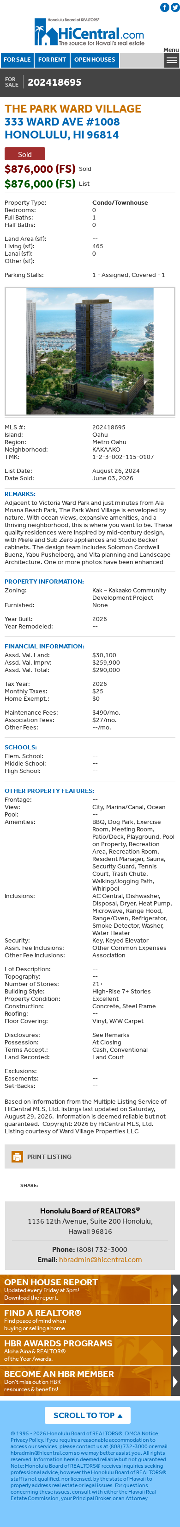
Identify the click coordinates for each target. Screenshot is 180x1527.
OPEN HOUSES (94, 59)
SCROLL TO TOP (84, 1415)
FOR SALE (17, 59)
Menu (171, 50)
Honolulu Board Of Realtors (90, 32)
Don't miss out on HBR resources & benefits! (59, 1380)
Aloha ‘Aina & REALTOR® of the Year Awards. (58, 1350)
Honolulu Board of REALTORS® (85, 1433)
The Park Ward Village (73, 108)
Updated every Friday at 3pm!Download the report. (51, 1288)
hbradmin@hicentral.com (100, 1259)
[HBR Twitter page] (175, 7)
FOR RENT (52, 59)
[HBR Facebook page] (164, 7)
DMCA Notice (141, 1433)
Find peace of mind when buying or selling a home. (43, 1319)
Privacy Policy (27, 1440)
